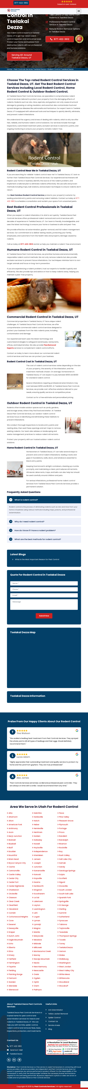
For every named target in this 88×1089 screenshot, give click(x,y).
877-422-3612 (21, 2)
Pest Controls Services (44, 1086)
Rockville (63, 847)
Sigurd (62, 882)
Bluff (11, 847)
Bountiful (13, 855)
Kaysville (38, 878)
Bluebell (12, 843)
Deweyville (13, 928)
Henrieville (38, 828)
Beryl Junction (15, 836)
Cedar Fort (13, 882)
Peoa (61, 813)
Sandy (62, 867)
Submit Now (44, 616)
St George (63, 905)
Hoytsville (38, 847)
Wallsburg (63, 959)
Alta (10, 813)
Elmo (11, 951)
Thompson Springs (68, 936)
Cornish (12, 913)
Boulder (12, 851)
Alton (11, 820)
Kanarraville (39, 870)
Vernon (62, 951)
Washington (65, 963)
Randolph (63, 840)
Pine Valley (64, 817)
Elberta (12, 947)
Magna (37, 928)
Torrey (62, 943)
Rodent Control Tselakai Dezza (60, 69)
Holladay (38, 840)
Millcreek (38, 947)
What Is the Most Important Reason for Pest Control (37, 559)
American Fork (15, 824)
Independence (41, 851)
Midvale (37, 943)
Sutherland (64, 916)
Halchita (38, 813)
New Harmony (40, 966)
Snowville (63, 886)
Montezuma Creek (42, 951)
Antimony (13, 828)
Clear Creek (14, 901)
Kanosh (37, 874)
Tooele (62, 939)
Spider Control (54, 1017)
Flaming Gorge (15, 974)
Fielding (12, 970)
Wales (62, 955)
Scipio (62, 874)
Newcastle (39, 970)
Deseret (12, 924)
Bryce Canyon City (17, 863)
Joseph (37, 863)
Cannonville (14, 870)
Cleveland (13, 909)
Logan (37, 916)
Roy (61, 851)
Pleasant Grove (66, 820)
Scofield (63, 878)
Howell (37, 843)
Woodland (64, 982)
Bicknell (12, 840)
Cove (11, 920)
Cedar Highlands (16, 886)
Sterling (62, 909)
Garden (12, 982)
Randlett (63, 836)
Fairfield (12, 959)
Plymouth (63, 824)
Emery (11, 955)
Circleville (13, 893)
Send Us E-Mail (16, 1050)
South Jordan (65, 890)
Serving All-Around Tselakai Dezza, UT (22, 56)
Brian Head (14, 859)
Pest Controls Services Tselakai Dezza (30, 69)
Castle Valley (15, 874)
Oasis (36, 974)
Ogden (37, 978)
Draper (12, 932)
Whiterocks (64, 978)
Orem (36, 986)
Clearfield (13, 905)
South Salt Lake (66, 893)
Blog (50, 1029)
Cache (12, 867)
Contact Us (53, 1021)
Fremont (13, 978)
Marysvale (38, 936)
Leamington (39, 909)
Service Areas (54, 1025)
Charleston (14, 890)
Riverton (63, 843)
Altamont (13, 817)
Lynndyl (37, 924)
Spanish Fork (65, 897)
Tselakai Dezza (66, 947)
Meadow (38, 939)
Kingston (38, 890)
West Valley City (66, 970)
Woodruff (63, 986)
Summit (62, 913)
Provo (61, 832)
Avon (11, 832)
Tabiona (63, 924)
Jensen (37, 859)
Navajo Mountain (42, 959)
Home (9, 69)
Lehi (35, 913)
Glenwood (13, 989)
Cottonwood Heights (18, 916)
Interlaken (38, 855)
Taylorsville (64, 928)
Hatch (36, 820)
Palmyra (38, 989)
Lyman (37, 920)
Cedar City (13, 878)
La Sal (36, 897)
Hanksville (38, 817)
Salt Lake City (65, 859)
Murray (37, 955)
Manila (37, 932)
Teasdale (63, 932)
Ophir (36, 982)
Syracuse (63, 920)
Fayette (12, 966)
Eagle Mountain (16, 939)
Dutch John (14, 936)
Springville (64, 901)
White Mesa (64, 974)
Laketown (38, 901)
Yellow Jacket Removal (58, 1014)
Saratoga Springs (67, 870)
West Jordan (65, 966)
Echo (11, 943)
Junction (38, 867)
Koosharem (39, 893)
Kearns (37, 882)
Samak (62, 863)
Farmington (14, 963)
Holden (37, 836)
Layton (37, 905)
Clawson (13, 897)
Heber (36, 824)
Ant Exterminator (55, 1010)
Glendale (13, 986)
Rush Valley (64, 855)
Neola (36, 963)
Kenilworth (39, 886)
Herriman (38, 832)
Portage (63, 828)
